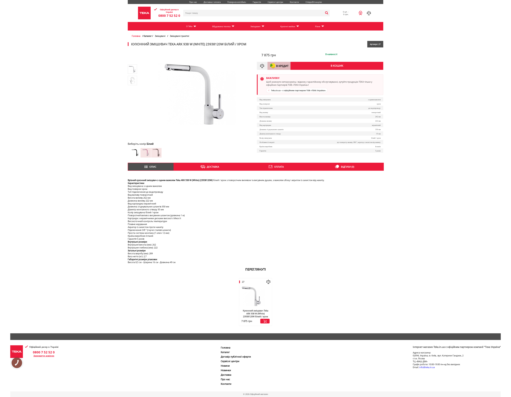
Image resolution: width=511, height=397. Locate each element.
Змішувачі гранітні (179, 36)
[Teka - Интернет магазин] (144, 13)
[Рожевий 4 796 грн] (145, 157)
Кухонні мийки (287, 26)
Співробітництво (314, 2)
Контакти (294, 2)
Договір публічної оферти (236, 356)
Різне (317, 26)
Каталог (225, 352)
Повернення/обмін (236, 2)
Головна (136, 36)
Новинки (226, 370)
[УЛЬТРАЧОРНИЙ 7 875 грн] (156, 157)
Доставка (226, 374)
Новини (225, 365)
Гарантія (257, 2)
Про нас (193, 2)
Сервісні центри (275, 2)
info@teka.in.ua (427, 367)
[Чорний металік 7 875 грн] (135, 157)
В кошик (337, 65)
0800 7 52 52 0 (169, 15)
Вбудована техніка (221, 26)
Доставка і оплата (212, 2)
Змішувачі (255, 26)
